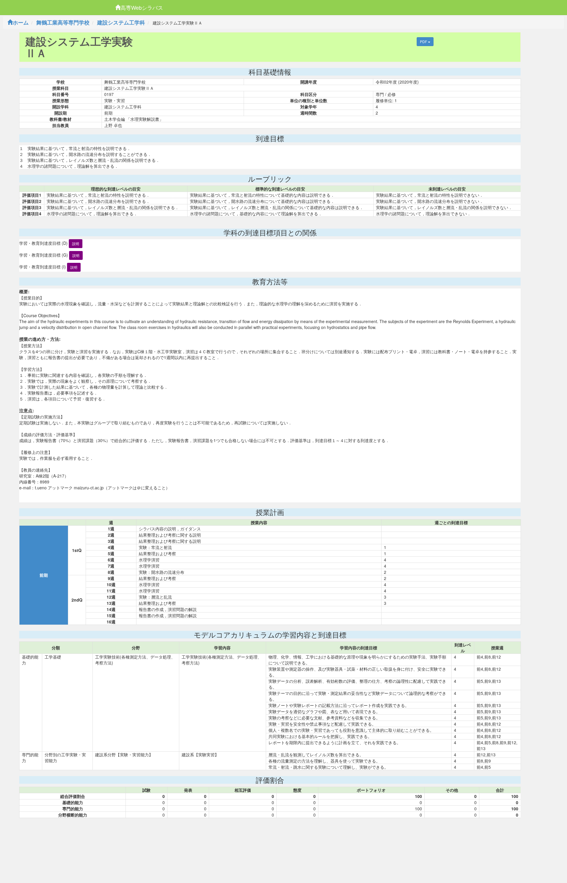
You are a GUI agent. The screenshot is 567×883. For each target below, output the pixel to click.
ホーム (21, 22)
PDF (424, 41)
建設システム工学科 (121, 22)
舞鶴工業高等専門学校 (62, 22)
